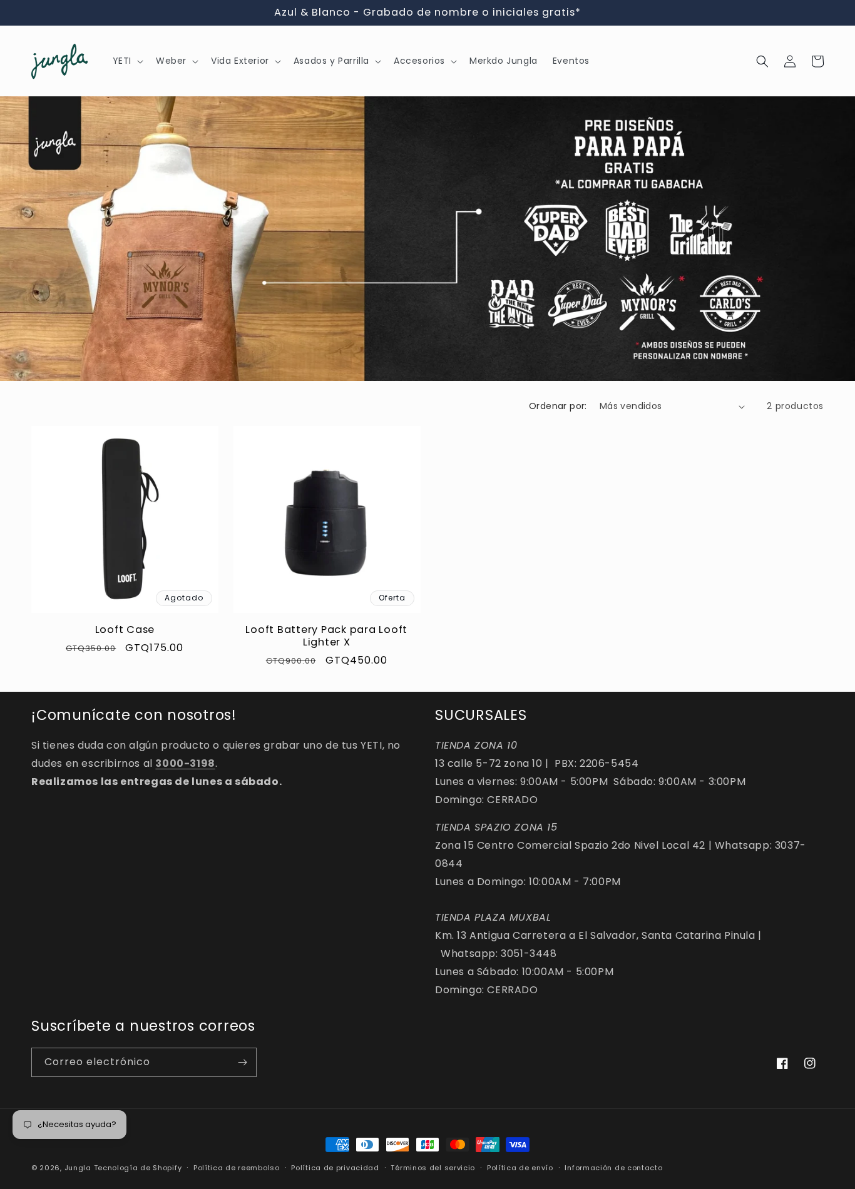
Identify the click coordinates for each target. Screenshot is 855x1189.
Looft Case (125, 630)
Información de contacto (613, 1167)
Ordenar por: (558, 406)
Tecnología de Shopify (138, 1168)
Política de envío (520, 1167)
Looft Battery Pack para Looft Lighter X (326, 636)
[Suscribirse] (242, 1062)
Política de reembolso (236, 1167)
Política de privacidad (335, 1167)
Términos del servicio (433, 1167)
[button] (126, 61)
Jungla (77, 1168)
